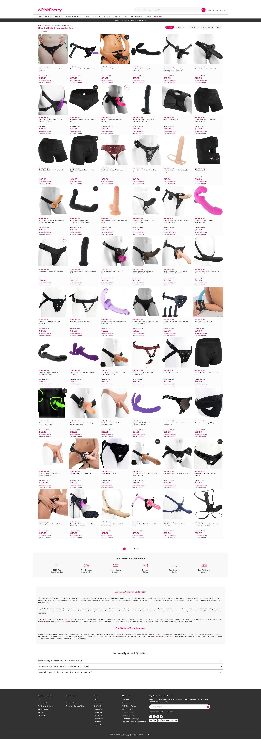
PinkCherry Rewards (45, 706)
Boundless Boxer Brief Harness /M (51, 170)
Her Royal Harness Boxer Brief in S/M (206, 373)
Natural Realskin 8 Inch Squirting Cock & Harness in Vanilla (175, 272)
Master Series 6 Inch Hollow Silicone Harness (111, 424)
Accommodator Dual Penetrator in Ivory (176, 171)
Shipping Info (43, 712)
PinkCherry (98, 709)
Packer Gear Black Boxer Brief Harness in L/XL (205, 120)
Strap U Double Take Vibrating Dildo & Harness (112, 272)
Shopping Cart (43, 709)
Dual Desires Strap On (109, 473)
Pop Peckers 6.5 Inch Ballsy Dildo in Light (114, 221)
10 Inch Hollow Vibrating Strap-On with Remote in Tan (145, 474)
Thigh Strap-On (200, 170)
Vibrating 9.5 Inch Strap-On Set (50, 524)
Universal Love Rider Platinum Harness (205, 474)
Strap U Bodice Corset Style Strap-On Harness (145, 171)
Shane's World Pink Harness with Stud (144, 525)
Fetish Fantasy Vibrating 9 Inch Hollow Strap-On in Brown (143, 272)
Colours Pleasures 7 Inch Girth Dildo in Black (83, 272)
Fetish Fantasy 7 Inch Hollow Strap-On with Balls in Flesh (52, 221)
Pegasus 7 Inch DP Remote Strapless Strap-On (142, 424)
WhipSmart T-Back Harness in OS (51, 271)
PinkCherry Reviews (129, 706)
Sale (95, 700)
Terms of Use (127, 709)
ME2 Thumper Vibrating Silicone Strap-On (175, 525)
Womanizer (98, 719)
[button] (48, 16)
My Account (42, 703)
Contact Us (42, 715)
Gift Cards (98, 706)
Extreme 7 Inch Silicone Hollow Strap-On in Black (144, 221)
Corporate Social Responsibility (134, 722)
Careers (125, 703)
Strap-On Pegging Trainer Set (81, 473)
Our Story (125, 700)
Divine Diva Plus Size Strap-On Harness (50, 70)
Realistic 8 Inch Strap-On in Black (207, 69)
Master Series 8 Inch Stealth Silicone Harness (49, 474)
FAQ (39, 700)
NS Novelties (155, 636)
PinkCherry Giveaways (130, 719)
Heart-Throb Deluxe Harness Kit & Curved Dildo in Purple (82, 525)
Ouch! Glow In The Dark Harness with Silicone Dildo (51, 424)
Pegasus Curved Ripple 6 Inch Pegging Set (111, 120)
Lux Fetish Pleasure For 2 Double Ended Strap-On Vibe (206, 525)
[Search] (203, 10)
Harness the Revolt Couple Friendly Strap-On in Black (145, 323)
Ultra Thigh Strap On (171, 119)
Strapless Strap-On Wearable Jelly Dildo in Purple (113, 323)
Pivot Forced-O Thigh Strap (204, 423)
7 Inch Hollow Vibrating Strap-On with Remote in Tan (113, 373)
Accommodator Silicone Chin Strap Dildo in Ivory (113, 525)
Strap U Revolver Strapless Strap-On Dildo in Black (51, 373)
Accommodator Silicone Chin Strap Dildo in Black (207, 272)
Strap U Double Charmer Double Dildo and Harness (50, 120)
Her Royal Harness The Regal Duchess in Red (143, 373)
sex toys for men (64, 621)
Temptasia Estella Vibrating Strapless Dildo (204, 221)
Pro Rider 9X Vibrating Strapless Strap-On (144, 70)
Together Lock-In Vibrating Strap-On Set (82, 373)
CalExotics (98, 715)
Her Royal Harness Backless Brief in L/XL (83, 120)
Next (136, 549)
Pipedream (169, 636)
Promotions (98, 703)
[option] (130, 20)
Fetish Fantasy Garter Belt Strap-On (113, 70)
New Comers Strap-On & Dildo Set (82, 69)
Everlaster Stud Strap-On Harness (176, 473)
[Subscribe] (208, 706)
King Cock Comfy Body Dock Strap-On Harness (176, 424)
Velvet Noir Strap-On (171, 372)
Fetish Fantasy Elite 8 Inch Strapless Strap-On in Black (80, 221)
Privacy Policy (127, 712)
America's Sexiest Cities (75, 706)
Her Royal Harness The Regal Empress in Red (112, 171)
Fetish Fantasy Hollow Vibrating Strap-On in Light (81, 424)
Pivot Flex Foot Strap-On (203, 322)
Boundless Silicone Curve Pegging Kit (176, 323)
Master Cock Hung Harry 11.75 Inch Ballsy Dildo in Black (145, 120)
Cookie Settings (128, 715)
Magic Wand (98, 725)
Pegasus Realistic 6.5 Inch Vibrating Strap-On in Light (176, 221)
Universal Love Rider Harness (80, 322)
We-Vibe (97, 722)
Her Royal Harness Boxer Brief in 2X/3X (82, 171)
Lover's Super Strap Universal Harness (49, 323)
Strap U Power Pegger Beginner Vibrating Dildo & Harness (175, 70)
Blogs (68, 700)
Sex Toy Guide (71, 703)
